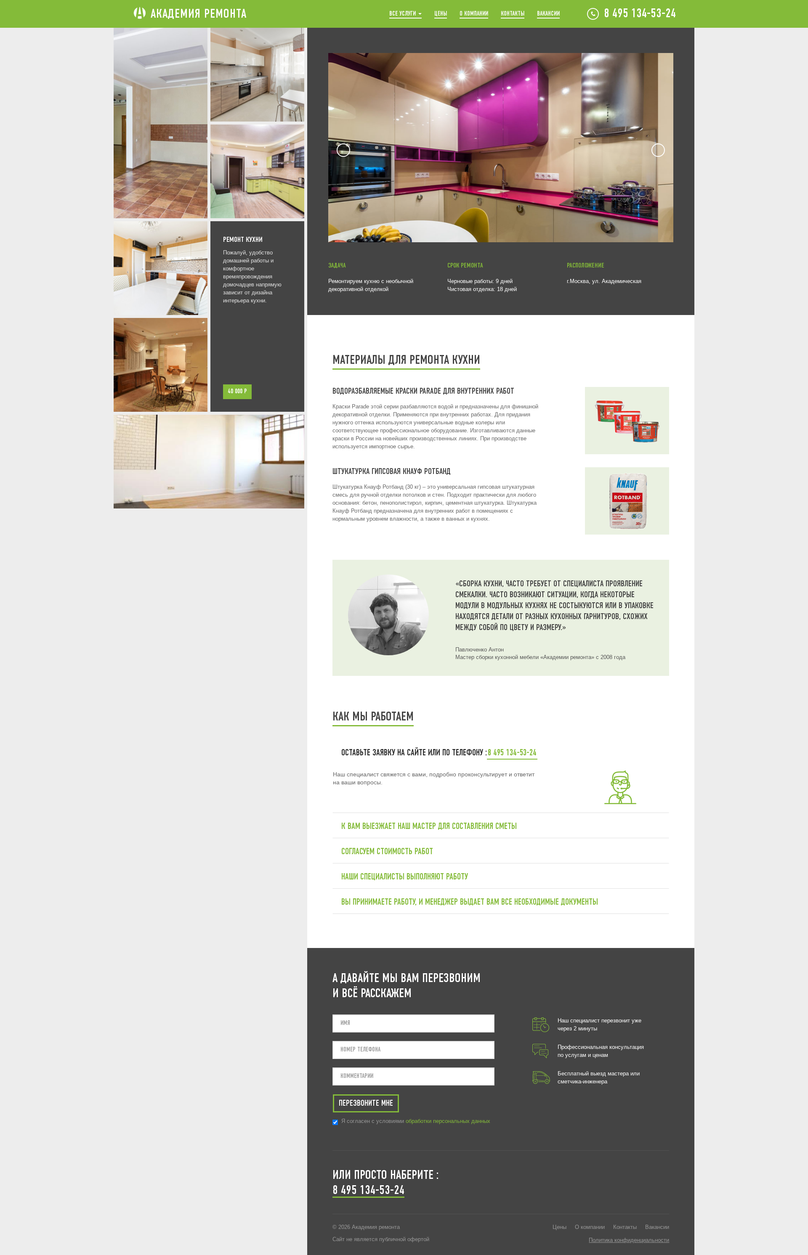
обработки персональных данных (448, 1121)
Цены (440, 14)
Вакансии (548, 14)
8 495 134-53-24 (640, 14)
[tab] (501, 753)
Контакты (512, 14)
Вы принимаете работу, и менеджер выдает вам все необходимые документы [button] (468, 902)
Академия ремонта (199, 14)
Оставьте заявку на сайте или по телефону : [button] (413, 753)
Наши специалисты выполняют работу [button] (403, 877)
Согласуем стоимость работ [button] (386, 852)
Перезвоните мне (366, 1103)
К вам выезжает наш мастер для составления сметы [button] (428, 827)
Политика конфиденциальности (629, 1240)
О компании (474, 14)
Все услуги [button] (403, 14)
